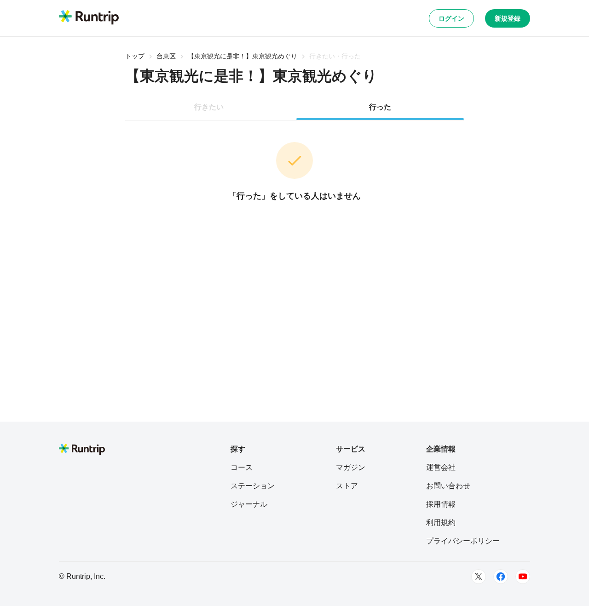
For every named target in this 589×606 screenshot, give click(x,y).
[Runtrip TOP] (89, 18)
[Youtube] (522, 576)
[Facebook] (500, 576)
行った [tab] (380, 107)
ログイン (451, 18)
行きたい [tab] (209, 107)
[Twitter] (478, 576)
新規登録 (507, 18)
